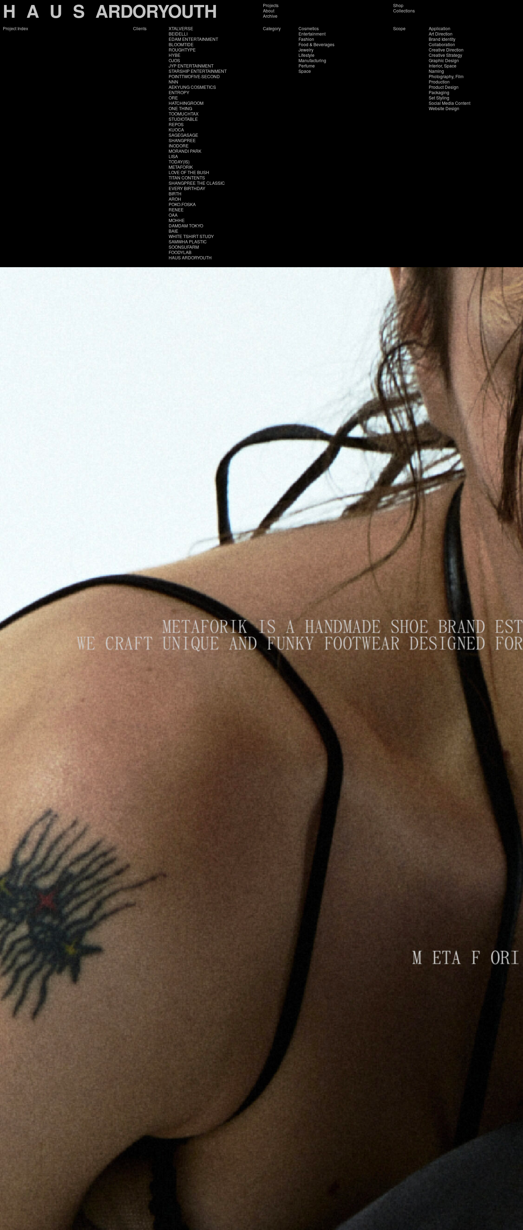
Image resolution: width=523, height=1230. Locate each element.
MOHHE (177, 220)
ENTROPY (179, 92)
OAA (173, 214)
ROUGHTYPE (182, 49)
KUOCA (176, 129)
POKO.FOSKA (182, 204)
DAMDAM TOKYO (186, 225)
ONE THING (180, 108)
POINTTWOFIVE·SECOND (194, 76)
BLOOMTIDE (181, 44)
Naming (436, 71)
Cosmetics (309, 28)
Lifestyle (307, 55)
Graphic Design (444, 60)
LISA (173, 156)
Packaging (439, 92)
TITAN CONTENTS (187, 177)
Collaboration (442, 44)
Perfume (307, 65)
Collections (404, 10)
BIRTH (175, 193)
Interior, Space (442, 65)
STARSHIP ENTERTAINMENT (198, 71)
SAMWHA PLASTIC (188, 241)
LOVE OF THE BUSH (189, 172)
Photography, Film (446, 76)
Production (439, 81)
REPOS (176, 124)
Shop (398, 5)
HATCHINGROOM (186, 103)
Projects (271, 5)
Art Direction (441, 33)
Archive (270, 15)
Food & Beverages (316, 44)
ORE (173, 97)
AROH (175, 198)
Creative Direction (446, 49)
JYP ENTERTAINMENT (191, 65)
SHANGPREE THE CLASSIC (197, 182)
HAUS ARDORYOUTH (190, 257)
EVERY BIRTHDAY (187, 188)
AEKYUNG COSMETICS (192, 87)
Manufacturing (312, 60)
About (268, 10)
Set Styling (439, 97)
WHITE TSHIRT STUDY (191, 236)
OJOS (174, 60)
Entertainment (312, 33)
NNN (173, 81)
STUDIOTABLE (183, 119)
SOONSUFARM (184, 246)
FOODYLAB (180, 252)
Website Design (444, 108)
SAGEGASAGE (183, 134)
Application (439, 28)
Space (305, 71)
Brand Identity (442, 39)
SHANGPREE (182, 140)
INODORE (179, 145)
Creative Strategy (445, 55)
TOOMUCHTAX (184, 113)
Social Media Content (449, 103)
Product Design (444, 87)
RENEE (176, 209)
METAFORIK (181, 166)
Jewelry (306, 49)
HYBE (174, 55)
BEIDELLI (178, 33)
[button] (131, 636)
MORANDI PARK (185, 150)
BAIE (173, 230)
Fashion (306, 39)
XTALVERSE (181, 28)
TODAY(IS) (179, 161)
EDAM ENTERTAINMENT (193, 39)
